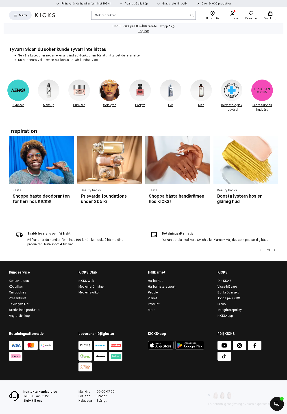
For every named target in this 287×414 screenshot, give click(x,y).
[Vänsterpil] (260, 250)
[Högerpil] (272, 175)
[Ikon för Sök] (192, 15)
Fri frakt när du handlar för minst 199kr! (86, 3)
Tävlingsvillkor (19, 304)
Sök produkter (105, 15)
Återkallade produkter (25, 310)
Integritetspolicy (229, 310)
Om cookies (17, 292)
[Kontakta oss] (277, 404)
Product (154, 304)
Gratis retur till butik (174, 3)
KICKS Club (86, 281)
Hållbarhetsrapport (162, 287)
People (153, 292)
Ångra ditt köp (19, 316)
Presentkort (17, 298)
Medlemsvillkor (89, 292)
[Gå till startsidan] (45, 15)
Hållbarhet (155, 281)
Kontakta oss (19, 281)
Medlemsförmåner (91, 287)
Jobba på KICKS (228, 298)
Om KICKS (224, 281)
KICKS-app (225, 316)
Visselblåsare (227, 287)
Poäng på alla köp (136, 3)
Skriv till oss (32, 401)
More (151, 310)
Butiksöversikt (228, 292)
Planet (152, 298)
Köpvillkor (16, 287)
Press (221, 304)
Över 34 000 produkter (216, 3)
